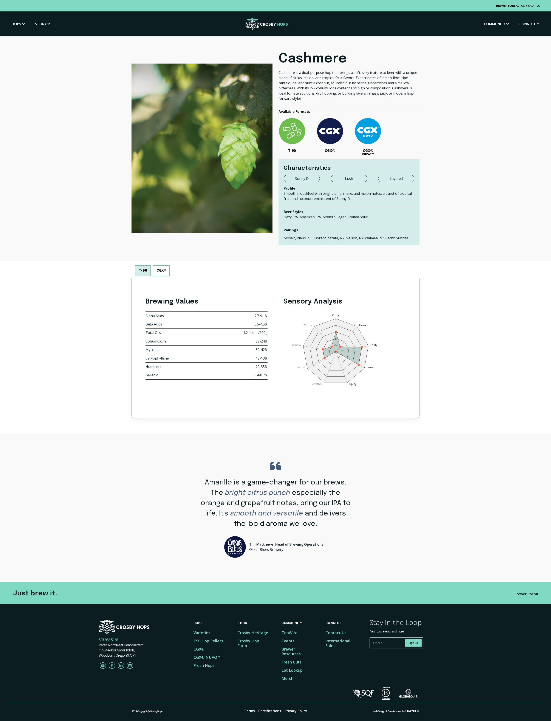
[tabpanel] (275, 347)
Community (494, 24)
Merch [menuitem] (287, 678)
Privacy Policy (296, 711)
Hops (16, 24)
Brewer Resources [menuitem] (291, 651)
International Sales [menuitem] (337, 643)
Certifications (269, 711)
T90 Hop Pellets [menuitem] (208, 640)
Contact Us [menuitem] (336, 632)
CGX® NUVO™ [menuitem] (206, 657)
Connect (527, 24)
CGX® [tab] (161, 271)
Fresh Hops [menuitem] (204, 665)
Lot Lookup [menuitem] (292, 670)
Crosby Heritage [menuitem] (252, 632)
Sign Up (413, 643)
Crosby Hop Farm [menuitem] (248, 643)
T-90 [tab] (143, 271)
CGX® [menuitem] (198, 649)
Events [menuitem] (288, 640)
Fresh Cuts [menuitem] (292, 662)
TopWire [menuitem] (289, 632)
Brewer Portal (526, 594)
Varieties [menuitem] (201, 632)
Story (40, 24)
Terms (249, 711)
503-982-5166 (108, 639)
